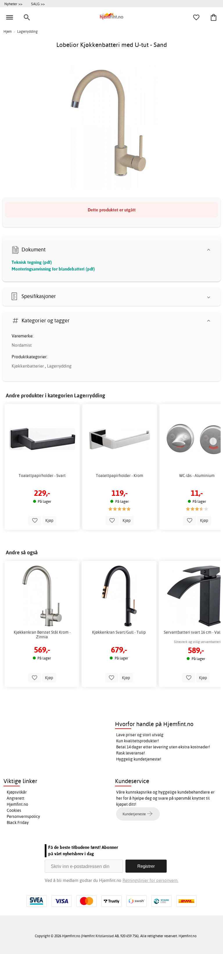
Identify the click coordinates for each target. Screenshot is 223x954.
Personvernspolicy (23, 816)
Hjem (7, 31)
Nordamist (22, 345)
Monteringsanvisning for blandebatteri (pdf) (53, 269)
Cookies (14, 810)
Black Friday (18, 822)
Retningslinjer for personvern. (150, 880)
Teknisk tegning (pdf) (32, 262)
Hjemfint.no (17, 804)
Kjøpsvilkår (17, 792)
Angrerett (15, 798)
